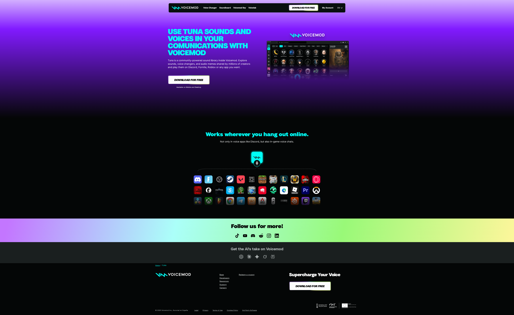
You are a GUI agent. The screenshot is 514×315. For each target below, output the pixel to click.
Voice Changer (210, 8)
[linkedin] (277, 235)
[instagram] (269, 235)
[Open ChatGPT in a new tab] (241, 256)
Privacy (205, 310)
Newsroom (224, 281)
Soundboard (225, 8)
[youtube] (245, 235)
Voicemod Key (239, 8)
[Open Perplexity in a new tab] (273, 256)
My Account (327, 8)
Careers (223, 288)
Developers (224, 278)
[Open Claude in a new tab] (249, 256)
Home (157, 265)
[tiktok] (237, 235)
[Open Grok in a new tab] (265, 256)
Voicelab (252, 8)
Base (222, 274)
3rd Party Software (249, 310)
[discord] (253, 235)
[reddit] (261, 235)
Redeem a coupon (246, 274)
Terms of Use (218, 310)
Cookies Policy (232, 310)
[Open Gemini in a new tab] (257, 256)
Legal (196, 310)
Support (223, 284)
